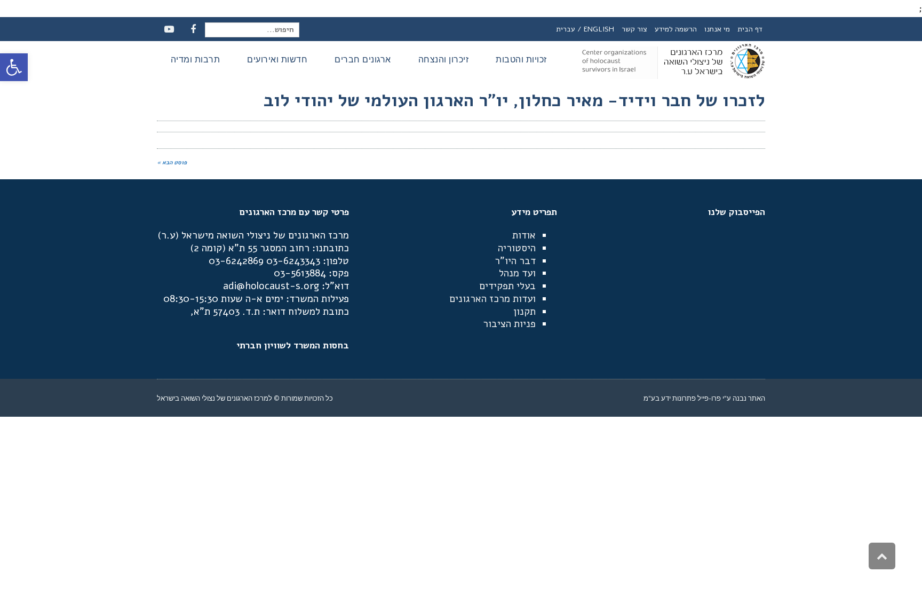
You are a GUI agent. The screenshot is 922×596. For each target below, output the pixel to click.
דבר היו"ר (515, 261)
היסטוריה (517, 248)
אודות (524, 235)
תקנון (524, 312)
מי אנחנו (717, 29)
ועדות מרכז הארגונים (492, 299)
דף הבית (749, 29)
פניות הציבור (509, 324)
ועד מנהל (517, 273)
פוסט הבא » (172, 162)
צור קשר (634, 29)
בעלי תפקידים (507, 286)
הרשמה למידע (676, 29)
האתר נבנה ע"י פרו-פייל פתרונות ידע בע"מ (704, 398)
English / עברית (585, 29)
